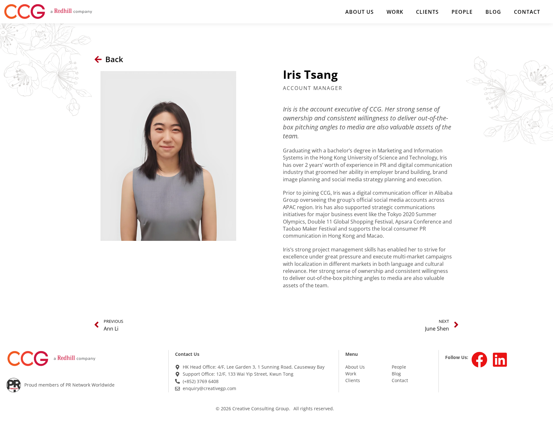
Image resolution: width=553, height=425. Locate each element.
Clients (427, 11)
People (462, 11)
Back (114, 59)
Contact (527, 11)
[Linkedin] (500, 360)
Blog (493, 11)
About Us (359, 11)
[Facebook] (479, 360)
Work (395, 11)
